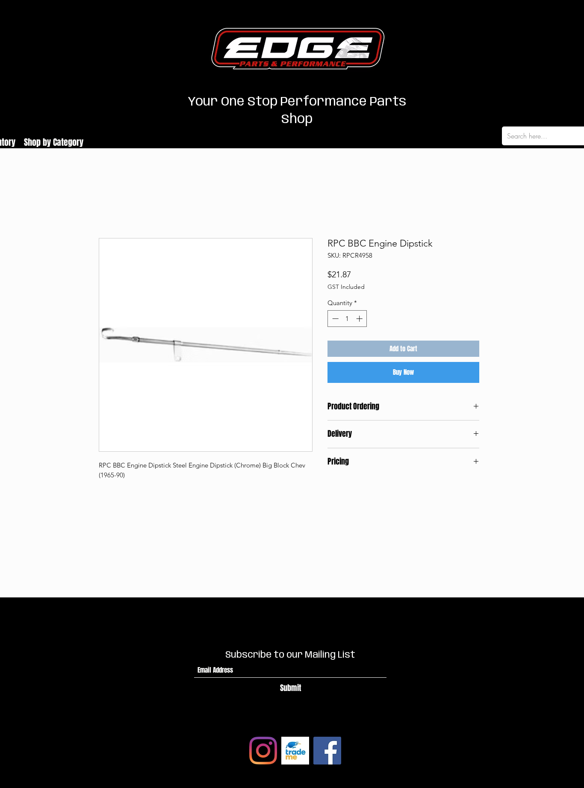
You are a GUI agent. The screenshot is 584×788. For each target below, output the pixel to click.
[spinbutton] (347, 318)
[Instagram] (263, 750)
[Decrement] (334, 318)
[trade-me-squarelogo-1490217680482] (295, 750)
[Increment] (360, 318)
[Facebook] (327, 750)
